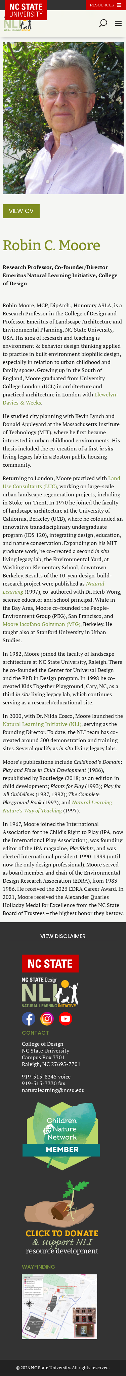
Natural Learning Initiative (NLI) (42, 724)
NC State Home (31, 5)
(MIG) (73, 624)
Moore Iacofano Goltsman (34, 624)
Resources (102, 5)
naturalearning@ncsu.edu (53, 1090)
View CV (21, 211)
